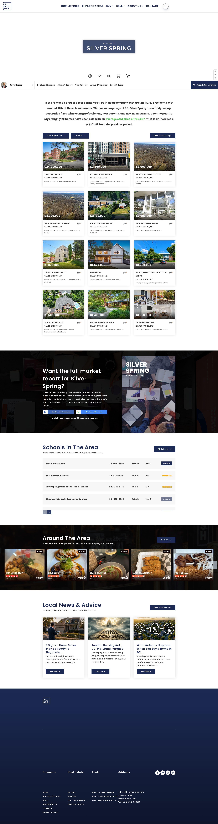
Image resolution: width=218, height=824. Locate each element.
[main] (109, 351)
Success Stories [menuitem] (52, 796)
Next (212, 565)
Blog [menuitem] (45, 800)
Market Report (65, 85)
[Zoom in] (215, 71)
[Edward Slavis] (4, 85)
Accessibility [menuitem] (50, 804)
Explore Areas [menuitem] (92, 6)
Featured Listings (46, 85)
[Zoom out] (215, 74)
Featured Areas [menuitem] (76, 800)
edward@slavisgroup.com (131, 792)
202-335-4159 (125, 795)
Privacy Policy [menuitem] (50, 812)
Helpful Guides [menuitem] (76, 804)
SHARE (40, 551)
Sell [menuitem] (119, 6)
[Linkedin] (172, 772)
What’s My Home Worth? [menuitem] (105, 796)
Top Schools (81, 85)
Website (166, 463)
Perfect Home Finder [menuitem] (103, 792)
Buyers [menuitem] (71, 792)
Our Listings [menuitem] (70, 6)
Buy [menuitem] (109, 6)
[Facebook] (157, 772)
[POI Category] (90, 76)
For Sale (78, 135)
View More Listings (162, 135)
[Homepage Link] (7, 6)
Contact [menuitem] (152, 6)
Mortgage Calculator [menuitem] (104, 800)
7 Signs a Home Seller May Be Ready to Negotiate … (61, 648)
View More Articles (162, 607)
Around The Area (99, 85)
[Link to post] (63, 628)
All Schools (163, 449)
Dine (166, 540)
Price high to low (54, 135)
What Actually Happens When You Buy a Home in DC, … (154, 648)
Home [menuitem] (45, 792)
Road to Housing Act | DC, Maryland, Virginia (108, 647)
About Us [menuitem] (135, 6)
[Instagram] (167, 772)
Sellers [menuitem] (72, 796)
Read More (55, 671)
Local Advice (116, 85)
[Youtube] (162, 772)
